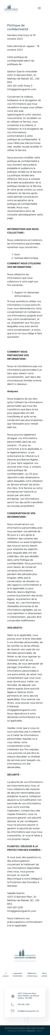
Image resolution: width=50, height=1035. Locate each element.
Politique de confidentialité (17, 1031)
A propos (6, 974)
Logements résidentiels (18, 974)
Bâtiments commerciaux (32, 974)
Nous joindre (44, 974)
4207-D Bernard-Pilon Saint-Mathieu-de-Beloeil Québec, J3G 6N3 (28, 995)
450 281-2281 (24, 1004)
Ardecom (39, 1031)
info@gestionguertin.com (28, 1011)
